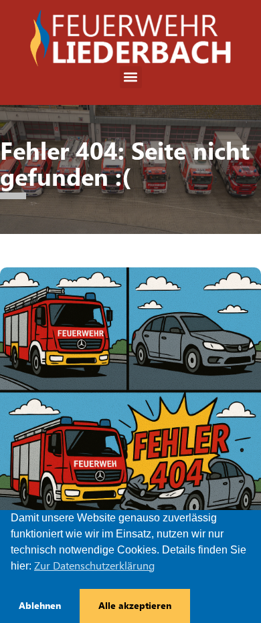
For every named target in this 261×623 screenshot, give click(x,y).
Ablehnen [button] (40, 606)
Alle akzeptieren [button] (134, 606)
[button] (131, 77)
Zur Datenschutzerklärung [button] (94, 565)
